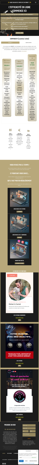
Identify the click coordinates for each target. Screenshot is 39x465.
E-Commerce (16, 453)
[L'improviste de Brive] (19, 391)
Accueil (3, 453)
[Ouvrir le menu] (35, 2)
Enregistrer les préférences (33, 460)
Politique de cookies (25, 463)
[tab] (10, 43)
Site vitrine (9, 453)
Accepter (21, 460)
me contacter (24, 51)
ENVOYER (29, 438)
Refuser (26, 460)
